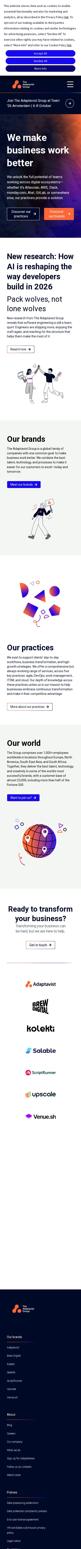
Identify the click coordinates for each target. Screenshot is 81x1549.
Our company (14, 1441)
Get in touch (38, 945)
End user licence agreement (23, 1519)
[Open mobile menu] (70, 84)
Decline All (40, 61)
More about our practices (27, 706)
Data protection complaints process (27, 1511)
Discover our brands (57, 214)
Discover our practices (21, 214)
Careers (11, 1433)
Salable (11, 1372)
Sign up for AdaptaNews (21, 1458)
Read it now (18, 349)
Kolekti (11, 1364)
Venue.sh (12, 1397)
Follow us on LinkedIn (19, 1466)
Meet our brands (21, 484)
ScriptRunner (14, 1380)
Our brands (14, 1337)
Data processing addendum (22, 1502)
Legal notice (14, 1541)
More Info (40, 68)
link (66, 17)
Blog (9, 1425)
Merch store (14, 1475)
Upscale (11, 1389)
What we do (13, 1450)
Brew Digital (14, 1355)
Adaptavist (13, 1347)
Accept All (40, 53)
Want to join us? (21, 797)
